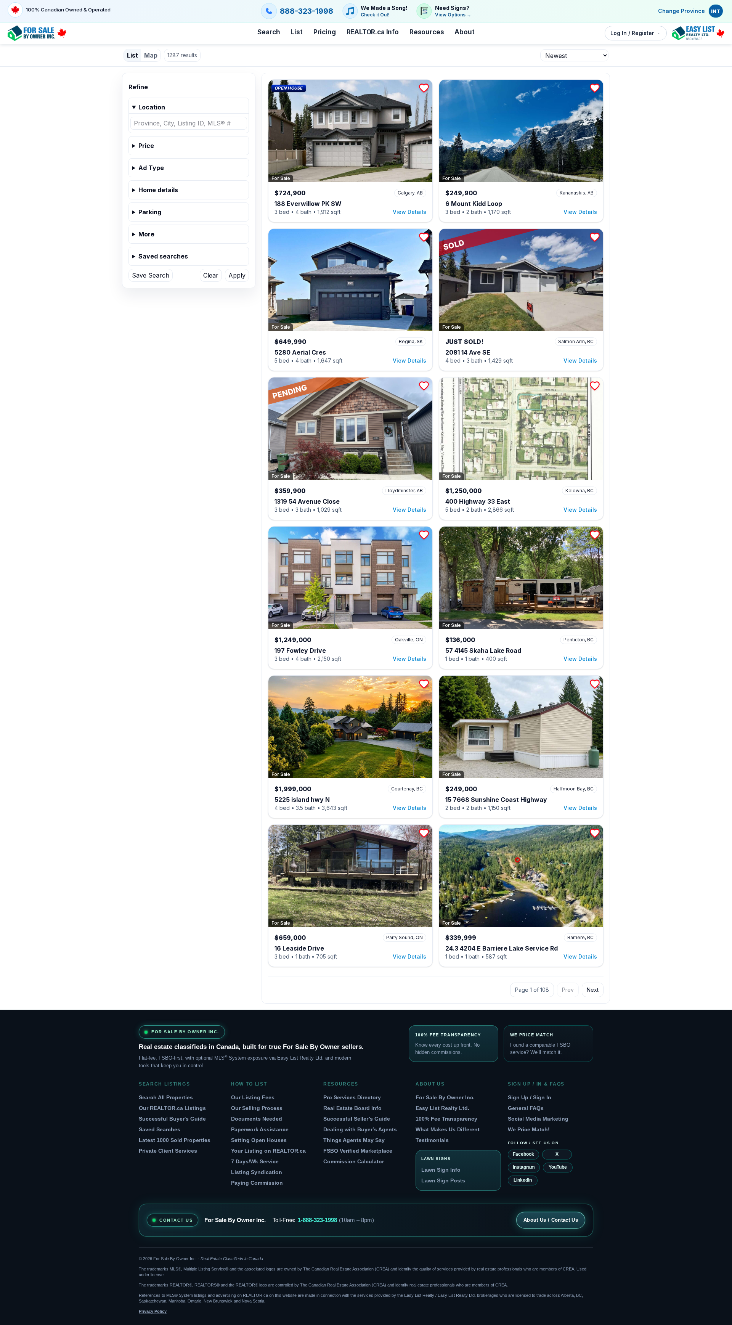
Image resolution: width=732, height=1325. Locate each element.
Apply (237, 275)
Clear (210, 275)
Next (593, 989)
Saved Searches (159, 1129)
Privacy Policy (153, 1311)
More (146, 234)
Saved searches (163, 256)
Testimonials (432, 1140)
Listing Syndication (256, 1172)
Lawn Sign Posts (443, 1180)
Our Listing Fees (252, 1097)
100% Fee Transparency (446, 1119)
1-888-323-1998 (317, 1220)
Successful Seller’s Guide (356, 1119)
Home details (158, 190)
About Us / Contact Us (550, 1220)
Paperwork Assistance (260, 1129)
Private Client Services (168, 1151)
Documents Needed (256, 1119)
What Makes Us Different (448, 1129)
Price (146, 145)
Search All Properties (166, 1097)
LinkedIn (523, 1180)
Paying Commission (257, 1183)
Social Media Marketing (538, 1119)
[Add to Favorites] (424, 88)
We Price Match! (529, 1129)
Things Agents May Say (354, 1140)
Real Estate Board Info (352, 1108)
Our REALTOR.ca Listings (172, 1108)
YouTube (558, 1167)
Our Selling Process (257, 1108)
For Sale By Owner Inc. (445, 1097)
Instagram (524, 1167)
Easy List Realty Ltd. (442, 1108)
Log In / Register (632, 33)
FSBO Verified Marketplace (357, 1151)
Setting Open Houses (259, 1140)
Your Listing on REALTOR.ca (268, 1151)
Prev (568, 989)
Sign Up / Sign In (529, 1097)
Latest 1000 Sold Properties (174, 1140)
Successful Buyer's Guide (172, 1119)
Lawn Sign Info (441, 1170)
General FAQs (526, 1108)
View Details (409, 212)
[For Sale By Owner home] (37, 33)
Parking (149, 212)
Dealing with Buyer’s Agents (360, 1129)
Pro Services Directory (352, 1097)
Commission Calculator (353, 1161)
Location (151, 107)
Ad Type (151, 168)
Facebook (523, 1154)
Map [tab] (150, 55)
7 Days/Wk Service (255, 1161)
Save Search (150, 275)
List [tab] (132, 55)
